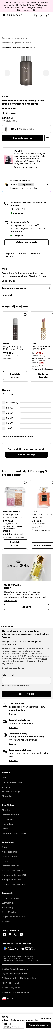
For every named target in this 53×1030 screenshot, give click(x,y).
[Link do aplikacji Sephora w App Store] (28, 948)
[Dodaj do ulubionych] (25, 315)
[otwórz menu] (4, 15)
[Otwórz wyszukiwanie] (35, 15)
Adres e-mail (8, 675)
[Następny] (46, 73)
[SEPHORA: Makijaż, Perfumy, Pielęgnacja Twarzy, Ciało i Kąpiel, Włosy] (15, 15)
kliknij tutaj (29, 956)
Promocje (29, 958)
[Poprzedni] (7, 73)
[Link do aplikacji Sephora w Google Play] (11, 948)
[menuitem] (42, 15)
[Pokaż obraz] (26, 71)
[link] (26, 455)
